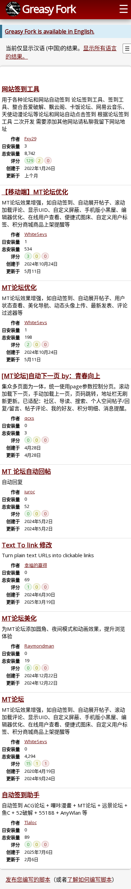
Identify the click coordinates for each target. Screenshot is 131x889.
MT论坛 (13, 699)
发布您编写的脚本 (28, 879)
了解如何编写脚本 (89, 879)
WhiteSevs (35, 234)
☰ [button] (124, 8)
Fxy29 (30, 138)
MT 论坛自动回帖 (26, 471)
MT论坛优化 (19, 287)
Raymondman (39, 646)
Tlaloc (30, 822)
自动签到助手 (20, 795)
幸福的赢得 (35, 565)
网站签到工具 (20, 89)
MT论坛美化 (19, 618)
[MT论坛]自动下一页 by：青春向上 (51, 376)
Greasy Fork (48, 8)
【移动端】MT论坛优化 (35, 192)
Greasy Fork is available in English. (49, 31)
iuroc (29, 491)
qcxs (29, 418)
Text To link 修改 (27, 545)
